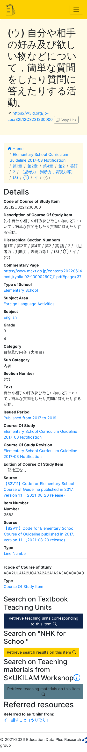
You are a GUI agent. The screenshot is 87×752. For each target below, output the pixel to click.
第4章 (48, 166)
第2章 (33, 166)
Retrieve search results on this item (39, 652)
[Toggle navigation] (76, 9)
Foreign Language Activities (29, 303)
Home (17, 148)
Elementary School (21, 290)
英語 (74, 166)
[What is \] (76, 678)
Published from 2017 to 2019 (30, 417)
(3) (15, 177)
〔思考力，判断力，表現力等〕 (48, 171)
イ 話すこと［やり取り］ (27, 719)
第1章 (17, 166)
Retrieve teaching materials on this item (43, 688)
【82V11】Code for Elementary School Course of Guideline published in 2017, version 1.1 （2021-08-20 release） (39, 489)
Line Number (15, 553)
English (10, 317)
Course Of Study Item (23, 586)
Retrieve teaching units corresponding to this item (43, 621)
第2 (61, 166)
